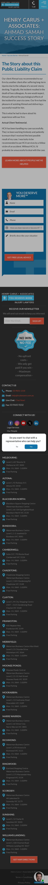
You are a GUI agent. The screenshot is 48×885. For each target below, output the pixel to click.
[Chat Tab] (24, 442)
